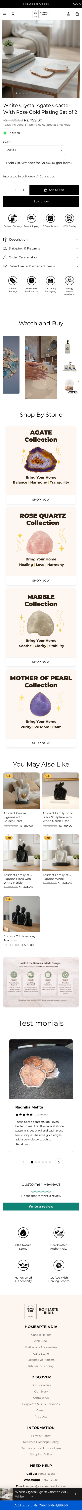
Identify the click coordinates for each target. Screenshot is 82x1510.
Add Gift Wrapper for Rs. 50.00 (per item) (40, 163)
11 (51, 93)
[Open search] (13, 14)
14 (62, 93)
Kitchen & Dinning (41, 1366)
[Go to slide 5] (46, 1162)
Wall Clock (41, 1341)
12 (55, 93)
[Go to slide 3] (39, 1162)
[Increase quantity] (77, 1494)
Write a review (41, 1206)
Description (18, 239)
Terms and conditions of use (41, 1448)
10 (48, 93)
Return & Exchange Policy (41, 1442)
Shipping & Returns (24, 248)
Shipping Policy (41, 1454)
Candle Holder (41, 1335)
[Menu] (4, 13)
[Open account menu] (68, 14)
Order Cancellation (23, 257)
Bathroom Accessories (41, 1347)
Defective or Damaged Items (32, 266)
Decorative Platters (41, 1360)
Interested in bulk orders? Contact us (29, 176)
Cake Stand (41, 1353)
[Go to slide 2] (36, 1162)
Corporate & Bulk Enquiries (41, 1404)
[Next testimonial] (59, 1162)
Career (41, 1410)
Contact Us (41, 1397)
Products (41, 1416)
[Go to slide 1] (32, 1162)
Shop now (41, 499)
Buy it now (41, 201)
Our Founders (41, 1385)
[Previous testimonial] (23, 1162)
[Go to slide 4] (43, 1162)
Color (7, 142)
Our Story (41, 1391)
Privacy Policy (41, 1436)
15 (65, 93)
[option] (41, 368)
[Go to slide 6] (50, 1162)
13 (58, 93)
